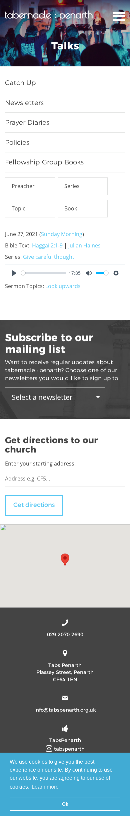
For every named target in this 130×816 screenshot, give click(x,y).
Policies (17, 142)
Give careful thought (48, 256)
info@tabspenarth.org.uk (65, 710)
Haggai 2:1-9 (47, 245)
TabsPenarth (65, 740)
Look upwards (63, 286)
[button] (65, 560)
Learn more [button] (45, 787)
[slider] (43, 273)
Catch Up (20, 83)
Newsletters (24, 103)
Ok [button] (65, 804)
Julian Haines (84, 245)
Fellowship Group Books (44, 162)
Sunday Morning (61, 234)
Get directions (34, 505)
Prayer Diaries (27, 122)
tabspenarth (68, 749)
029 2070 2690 (65, 634)
